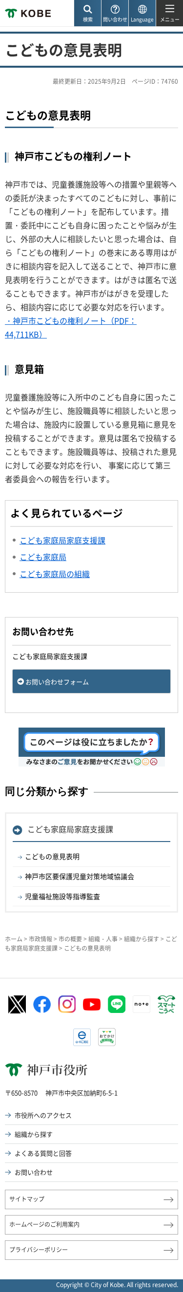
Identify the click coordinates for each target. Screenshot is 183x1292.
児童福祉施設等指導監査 (62, 896)
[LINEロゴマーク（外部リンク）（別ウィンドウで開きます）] (116, 1004)
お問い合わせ (34, 1172)
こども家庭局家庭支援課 (70, 829)
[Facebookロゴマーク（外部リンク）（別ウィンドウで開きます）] (42, 1004)
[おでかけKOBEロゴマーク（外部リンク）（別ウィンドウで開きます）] (107, 1037)
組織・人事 (103, 939)
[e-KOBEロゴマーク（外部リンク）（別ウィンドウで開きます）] (82, 1037)
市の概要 (70, 939)
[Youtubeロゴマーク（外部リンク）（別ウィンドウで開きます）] (92, 1004)
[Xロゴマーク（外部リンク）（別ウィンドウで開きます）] (17, 1004)
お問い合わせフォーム (57, 681)
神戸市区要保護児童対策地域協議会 (79, 876)
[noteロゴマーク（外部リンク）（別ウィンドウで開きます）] (141, 1004)
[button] (87, 13)
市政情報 (40, 939)
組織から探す (141, 939)
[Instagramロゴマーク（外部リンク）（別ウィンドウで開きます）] (67, 1004)
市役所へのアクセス (43, 1115)
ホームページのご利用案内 (44, 1224)
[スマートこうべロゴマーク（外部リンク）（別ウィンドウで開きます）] (166, 1004)
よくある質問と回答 (43, 1153)
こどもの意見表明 (52, 856)
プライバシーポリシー (38, 1249)
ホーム (13, 939)
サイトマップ (26, 1199)
